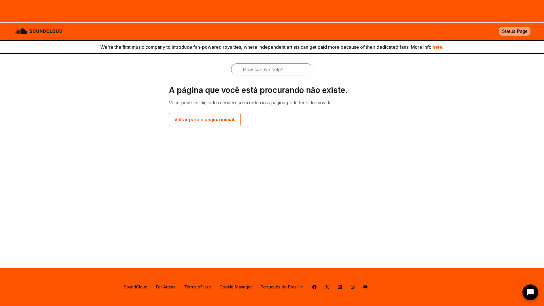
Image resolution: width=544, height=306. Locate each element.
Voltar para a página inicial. (204, 119)
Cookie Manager (236, 287)
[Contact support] (530, 292)
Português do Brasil (279, 287)
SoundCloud (135, 287)
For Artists (166, 287)
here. (438, 47)
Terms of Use (197, 287)
